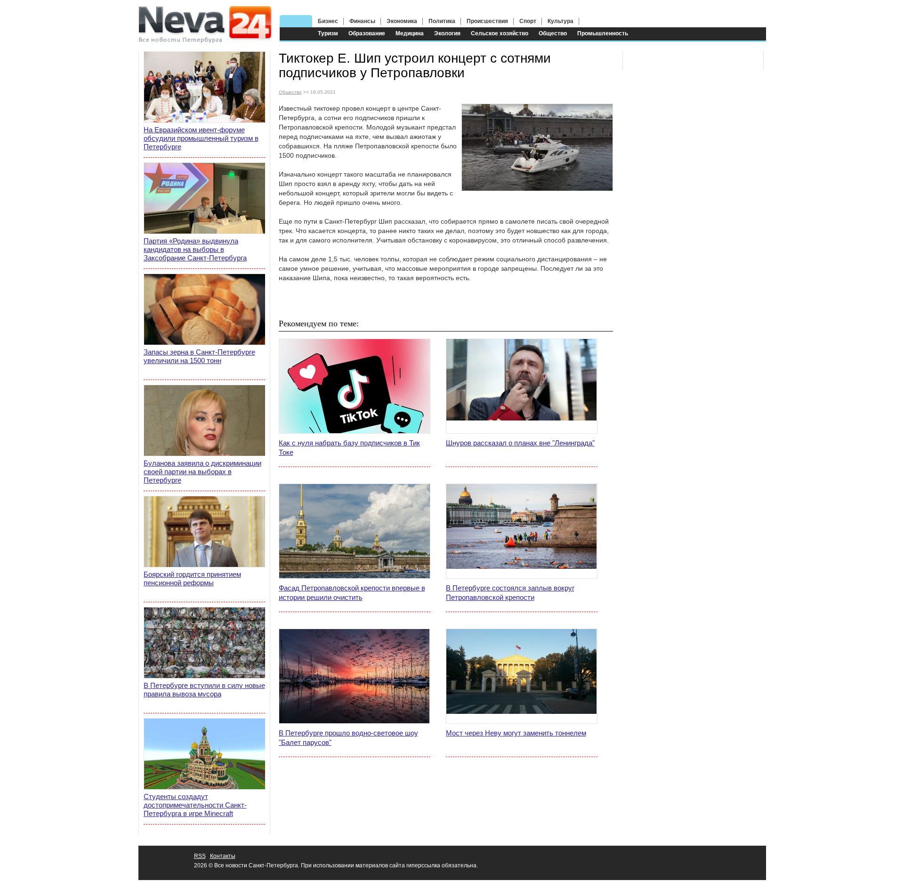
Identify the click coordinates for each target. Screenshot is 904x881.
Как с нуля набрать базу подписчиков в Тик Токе (349, 447)
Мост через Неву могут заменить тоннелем (516, 733)
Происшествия (487, 21)
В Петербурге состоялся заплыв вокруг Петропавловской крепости (510, 592)
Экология (447, 33)
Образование (366, 33)
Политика (441, 21)
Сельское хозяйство (499, 33)
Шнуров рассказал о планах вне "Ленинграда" (520, 443)
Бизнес (328, 21)
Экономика (402, 21)
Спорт (527, 21)
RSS (200, 856)
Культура (560, 21)
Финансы (362, 21)
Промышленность (602, 33)
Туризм (328, 33)
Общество (553, 33)
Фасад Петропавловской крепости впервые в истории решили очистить (352, 592)
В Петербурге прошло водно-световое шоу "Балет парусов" (348, 737)
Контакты (222, 856)
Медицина (410, 33)
